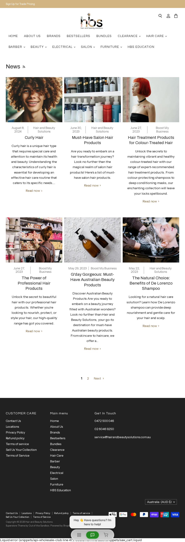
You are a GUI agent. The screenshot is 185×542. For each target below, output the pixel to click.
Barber (15, 46)
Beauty (38, 46)
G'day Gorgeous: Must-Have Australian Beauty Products (92, 279)
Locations (12, 426)
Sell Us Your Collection (21, 450)
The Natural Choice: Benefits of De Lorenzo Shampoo (151, 283)
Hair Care (155, 36)
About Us (32, 36)
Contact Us (13, 421)
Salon (87, 46)
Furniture (110, 46)
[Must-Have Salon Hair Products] (92, 99)
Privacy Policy (15, 432)
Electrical (62, 46)
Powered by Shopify (60, 525)
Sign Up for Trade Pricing (20, 4)
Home (13, 36)
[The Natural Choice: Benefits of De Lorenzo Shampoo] (151, 240)
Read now (33, 191)
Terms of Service (18, 455)
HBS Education (141, 46)
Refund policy (15, 438)
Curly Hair (34, 137)
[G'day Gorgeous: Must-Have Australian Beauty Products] (92, 240)
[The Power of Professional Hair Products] (34, 240)
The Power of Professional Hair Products (34, 283)
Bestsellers (78, 36)
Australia (159, 502)
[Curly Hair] (34, 99)
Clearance (128, 36)
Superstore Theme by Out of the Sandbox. (28, 525)
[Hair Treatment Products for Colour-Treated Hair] (151, 99)
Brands (54, 36)
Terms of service (17, 444)
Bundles (104, 36)
